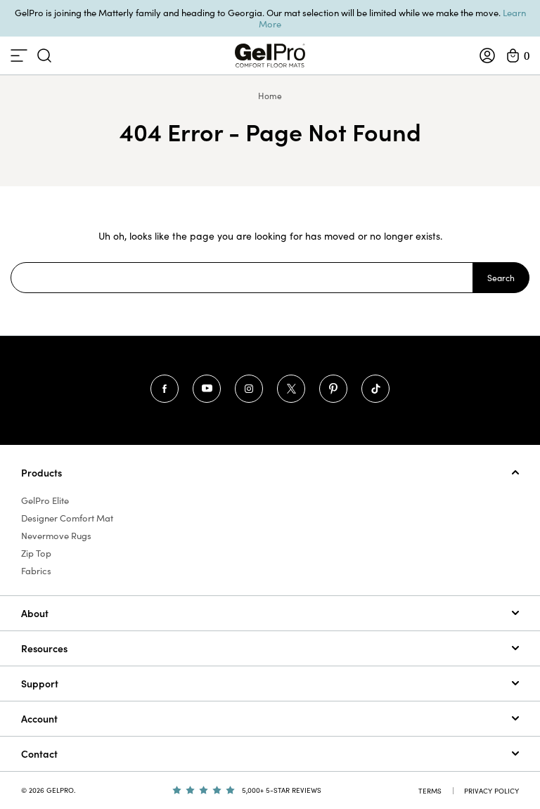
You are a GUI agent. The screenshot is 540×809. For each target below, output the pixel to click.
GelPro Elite (45, 500)
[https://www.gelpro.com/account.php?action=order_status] (487, 55)
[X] (291, 389)
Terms (430, 791)
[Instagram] (249, 389)
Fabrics (36, 570)
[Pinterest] (333, 389)
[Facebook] (164, 389)
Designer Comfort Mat (67, 518)
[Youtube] (207, 389)
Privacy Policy (491, 791)
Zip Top (36, 553)
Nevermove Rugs (56, 535)
